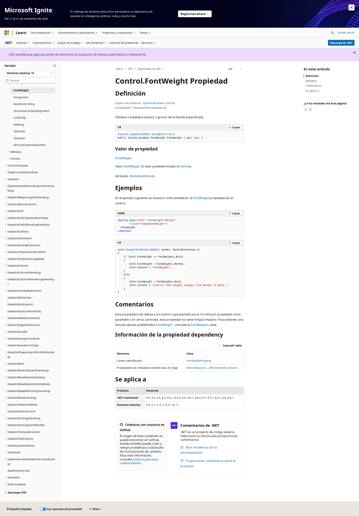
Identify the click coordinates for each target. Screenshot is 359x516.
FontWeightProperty (198, 360)
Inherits (233, 368)
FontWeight (123, 158)
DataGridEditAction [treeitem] (19, 297)
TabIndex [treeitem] (19, 131)
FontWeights (200, 325)
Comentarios (313, 85)
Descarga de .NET (341, 43)
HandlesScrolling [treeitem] (24, 104)
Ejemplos (311, 81)
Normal (185, 166)
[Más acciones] (240, 69)
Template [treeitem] (19, 138)
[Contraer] (55, 66)
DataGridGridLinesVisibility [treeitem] (24, 311)
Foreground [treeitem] (20, 97)
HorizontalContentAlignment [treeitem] (31, 111)
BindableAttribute (142, 176)
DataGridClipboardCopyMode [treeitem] (25, 259)
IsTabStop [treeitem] (19, 117)
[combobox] (29, 73)
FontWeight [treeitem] (21, 90)
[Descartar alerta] (352, 7)
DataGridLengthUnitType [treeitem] (23, 345)
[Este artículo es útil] (306, 109)
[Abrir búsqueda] (332, 32)
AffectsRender (217, 368)
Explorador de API (149, 69)
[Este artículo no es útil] (310, 109)
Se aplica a (312, 90)
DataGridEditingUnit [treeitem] (20, 304)
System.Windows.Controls (159, 103)
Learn (119, 69)
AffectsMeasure (196, 368)
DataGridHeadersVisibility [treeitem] (23, 318)
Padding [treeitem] (18, 124)
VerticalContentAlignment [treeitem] (29, 145)
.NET (130, 69)
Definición (312, 76)
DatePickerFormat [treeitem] (18, 470)
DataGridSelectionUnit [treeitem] (21, 411)
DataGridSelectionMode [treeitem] (22, 404)
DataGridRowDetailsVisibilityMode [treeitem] (28, 384)
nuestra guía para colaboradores (139, 461)
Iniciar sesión (346, 32)
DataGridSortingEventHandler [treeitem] (26, 425)
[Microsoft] (6, 32)
